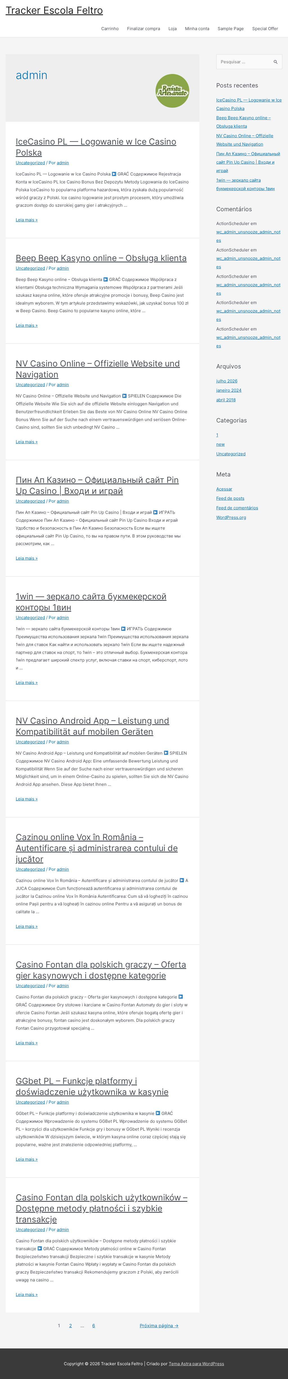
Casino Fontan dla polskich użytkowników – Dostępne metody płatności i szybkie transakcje (101, 1208)
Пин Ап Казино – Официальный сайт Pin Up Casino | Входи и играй (248, 162)
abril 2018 (226, 399)
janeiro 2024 (229, 390)
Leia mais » (27, 219)
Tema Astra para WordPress (196, 1363)
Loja (172, 28)
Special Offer (265, 28)
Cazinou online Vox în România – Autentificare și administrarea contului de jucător (97, 848)
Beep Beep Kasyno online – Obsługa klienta (101, 258)
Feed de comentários (237, 507)
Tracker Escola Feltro (54, 10)
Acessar (224, 489)
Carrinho (110, 28)
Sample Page (231, 28)
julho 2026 (226, 381)
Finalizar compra (143, 28)
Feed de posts (230, 498)
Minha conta (197, 28)
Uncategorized (30, 162)
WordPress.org (231, 517)
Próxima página (159, 1325)
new (220, 444)
